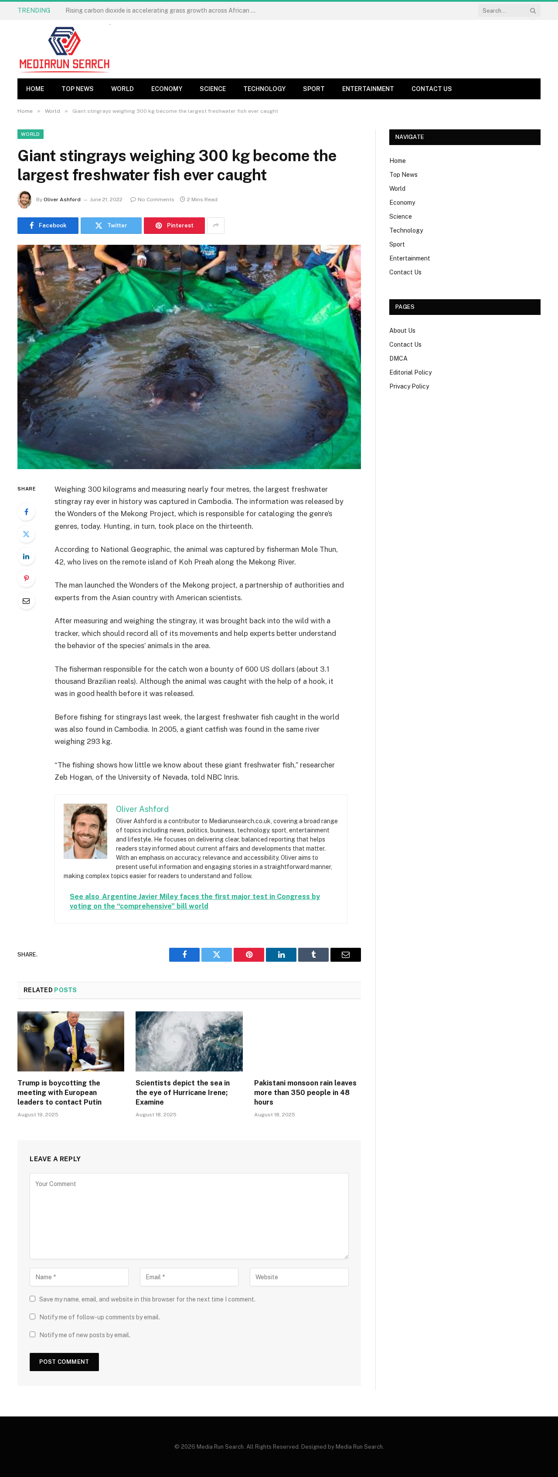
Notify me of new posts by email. (84, 1335)
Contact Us (432, 88)
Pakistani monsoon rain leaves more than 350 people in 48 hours (305, 1092)
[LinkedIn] (26, 556)
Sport (314, 88)
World (122, 88)
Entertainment (368, 88)
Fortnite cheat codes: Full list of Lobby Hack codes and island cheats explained (163, 10)
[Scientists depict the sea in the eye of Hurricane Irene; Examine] (189, 1041)
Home (35, 88)
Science (213, 88)
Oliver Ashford (62, 199)
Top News (77, 88)
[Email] (26, 600)
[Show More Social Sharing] (216, 225)
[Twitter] (26, 534)
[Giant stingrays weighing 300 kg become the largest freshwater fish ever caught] (189, 357)
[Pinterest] (26, 578)
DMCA (398, 358)
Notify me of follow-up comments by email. (99, 1317)
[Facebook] (26, 511)
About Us (402, 330)
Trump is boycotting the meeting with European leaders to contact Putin (59, 1092)
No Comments (156, 199)
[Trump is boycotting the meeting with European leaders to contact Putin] (70, 1041)
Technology (264, 88)
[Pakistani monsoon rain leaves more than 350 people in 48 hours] (307, 1041)
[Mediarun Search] (65, 49)
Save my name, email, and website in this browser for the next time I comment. (147, 1299)
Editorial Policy (410, 372)
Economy (166, 88)
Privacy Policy (409, 386)
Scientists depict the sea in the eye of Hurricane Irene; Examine (183, 1092)
